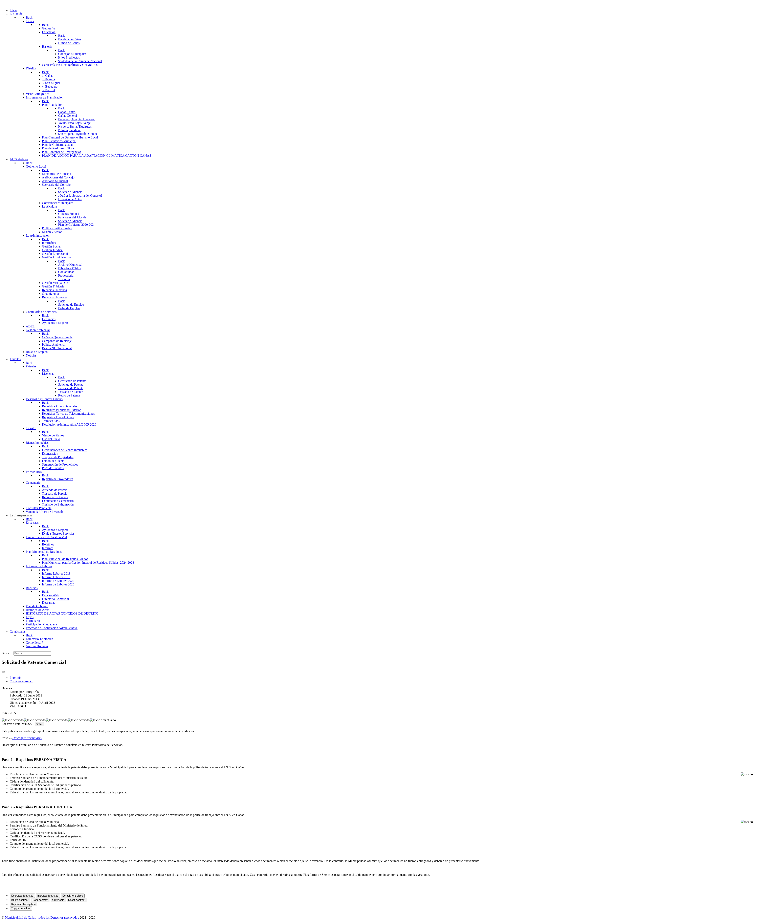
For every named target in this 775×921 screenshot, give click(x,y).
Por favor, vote (11, 724)
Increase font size (47, 895)
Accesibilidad (413, 888)
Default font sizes (72, 895)
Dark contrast (40, 899)
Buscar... (7, 653)
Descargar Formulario (27, 738)
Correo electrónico (21, 681)
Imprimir (15, 677)
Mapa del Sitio (390, 888)
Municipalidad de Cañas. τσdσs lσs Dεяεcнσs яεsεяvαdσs (42, 917)
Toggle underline (20, 908)
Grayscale (58, 899)
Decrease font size (22, 895)
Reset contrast (76, 899)
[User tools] (3, 671)
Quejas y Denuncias (364, 888)
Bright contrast (19, 899)
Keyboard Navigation (23, 904)
